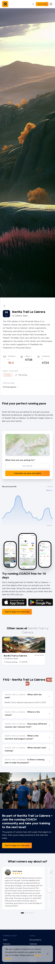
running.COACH (10, 936)
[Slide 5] (31, 912)
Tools (32, 936)
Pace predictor (36, 940)
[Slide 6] (33, 912)
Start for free (42, 4)
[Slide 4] (29, 912)
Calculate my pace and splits (27, 473)
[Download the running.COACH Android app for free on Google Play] (40, 602)
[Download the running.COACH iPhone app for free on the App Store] (14, 602)
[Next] (49, 890)
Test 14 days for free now (17, 612)
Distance (11, 356)
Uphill (27, 356)
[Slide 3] (27, 912)
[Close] (48, 954)
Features (6, 944)
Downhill (46, 356)
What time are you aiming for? (20, 460)
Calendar (33, 944)
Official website (9, 387)
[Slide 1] (22, 912)
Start (5, 940)
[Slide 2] (25, 912)
